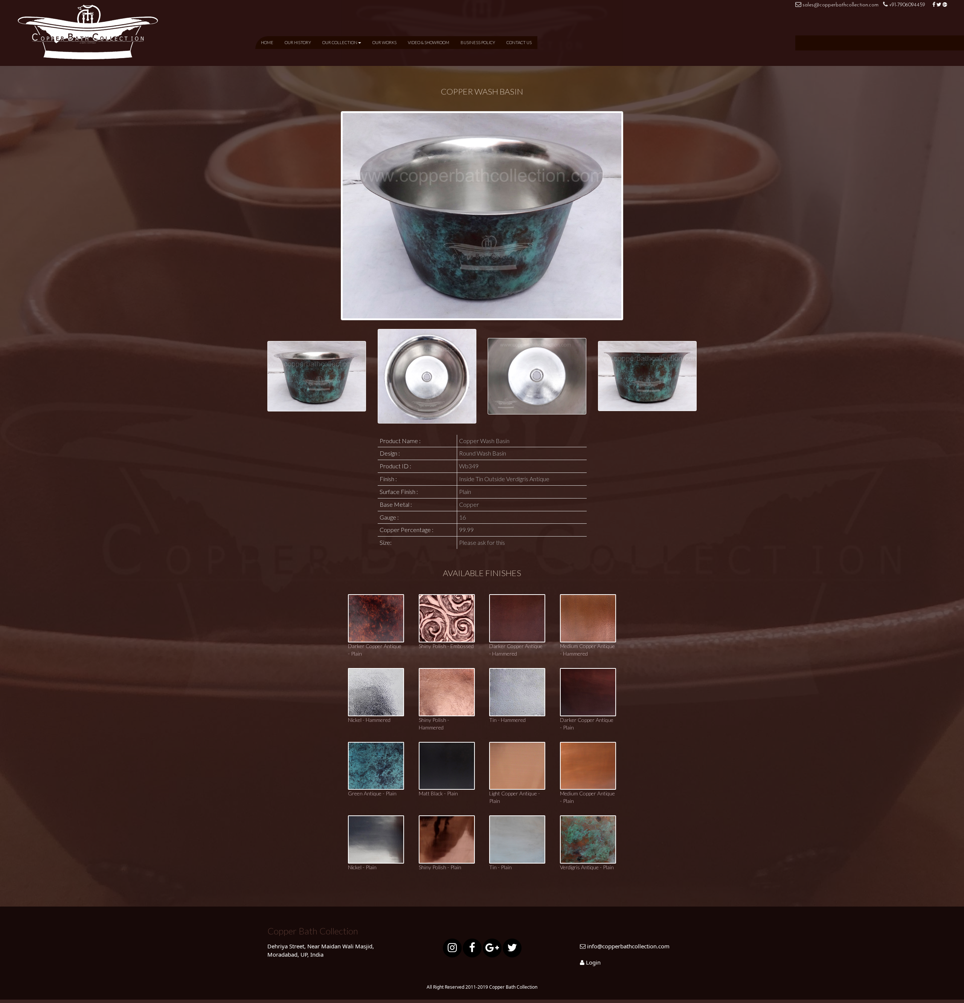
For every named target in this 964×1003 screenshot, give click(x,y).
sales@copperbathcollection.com (840, 5)
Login (593, 962)
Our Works (384, 42)
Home (267, 42)
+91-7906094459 (908, 5)
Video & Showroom (428, 42)
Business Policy (478, 42)
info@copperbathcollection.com (628, 946)
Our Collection (339, 42)
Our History (298, 42)
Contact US (519, 42)
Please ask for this (482, 542)
